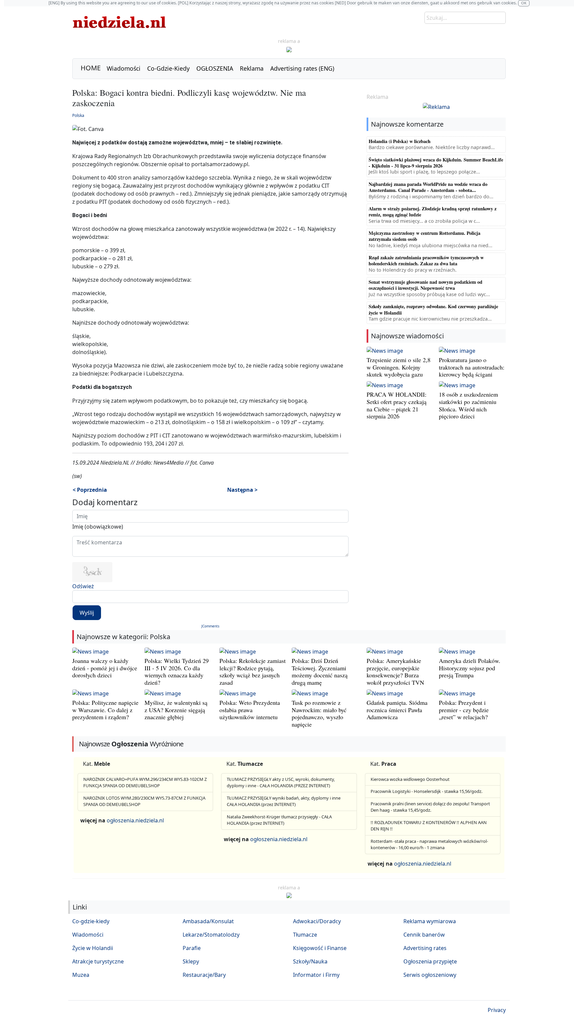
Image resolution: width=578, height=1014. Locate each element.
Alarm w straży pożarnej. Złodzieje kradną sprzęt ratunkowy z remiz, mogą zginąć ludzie (432, 211)
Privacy (497, 1010)
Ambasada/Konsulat (208, 921)
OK (523, 2)
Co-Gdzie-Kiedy (168, 68)
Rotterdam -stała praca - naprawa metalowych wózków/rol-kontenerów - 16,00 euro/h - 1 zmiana (429, 844)
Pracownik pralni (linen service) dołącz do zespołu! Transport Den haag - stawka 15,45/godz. (430, 807)
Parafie (192, 948)
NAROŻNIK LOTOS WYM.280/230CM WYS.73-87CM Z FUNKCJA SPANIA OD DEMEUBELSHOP (144, 801)
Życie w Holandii (92, 948)
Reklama (252, 68)
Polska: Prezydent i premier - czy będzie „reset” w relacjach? (464, 709)
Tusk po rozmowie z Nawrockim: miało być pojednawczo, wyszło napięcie (319, 713)
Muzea (80, 974)
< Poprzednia (90, 489)
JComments (210, 626)
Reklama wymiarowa (429, 921)
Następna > (242, 489)
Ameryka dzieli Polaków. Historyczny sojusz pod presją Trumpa (469, 668)
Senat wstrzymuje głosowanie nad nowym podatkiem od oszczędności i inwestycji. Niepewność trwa (425, 284)
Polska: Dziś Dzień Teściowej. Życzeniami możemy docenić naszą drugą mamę (320, 671)
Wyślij (87, 612)
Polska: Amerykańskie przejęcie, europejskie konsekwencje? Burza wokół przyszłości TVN (395, 671)
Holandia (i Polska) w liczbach (399, 141)
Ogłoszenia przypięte (430, 961)
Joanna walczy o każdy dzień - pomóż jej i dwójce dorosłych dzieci (104, 668)
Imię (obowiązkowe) (97, 526)
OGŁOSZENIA (214, 68)
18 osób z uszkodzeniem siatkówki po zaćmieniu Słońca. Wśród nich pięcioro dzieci (468, 405)
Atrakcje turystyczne (98, 961)
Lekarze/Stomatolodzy (211, 934)
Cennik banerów (424, 934)
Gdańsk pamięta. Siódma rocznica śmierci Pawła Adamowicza (397, 709)
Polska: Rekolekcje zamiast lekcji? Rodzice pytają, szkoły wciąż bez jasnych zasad (252, 671)
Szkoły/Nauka (310, 961)
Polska (78, 115)
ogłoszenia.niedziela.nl (135, 820)
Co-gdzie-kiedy (90, 921)
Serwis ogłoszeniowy (429, 974)
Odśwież (83, 586)
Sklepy (191, 961)
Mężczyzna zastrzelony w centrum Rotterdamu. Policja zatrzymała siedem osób (424, 236)
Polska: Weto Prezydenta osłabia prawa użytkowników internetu (249, 709)
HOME (91, 67)
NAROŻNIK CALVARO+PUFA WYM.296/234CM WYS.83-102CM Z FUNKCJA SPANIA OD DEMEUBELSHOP (145, 782)
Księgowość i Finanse (320, 948)
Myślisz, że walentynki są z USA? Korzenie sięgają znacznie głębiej (175, 709)
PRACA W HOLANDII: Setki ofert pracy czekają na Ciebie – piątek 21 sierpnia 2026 (396, 405)
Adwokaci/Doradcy (317, 921)
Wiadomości (123, 68)
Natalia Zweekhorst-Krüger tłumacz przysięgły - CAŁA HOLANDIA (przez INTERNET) (279, 820)
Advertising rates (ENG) (302, 68)
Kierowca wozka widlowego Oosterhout (410, 779)
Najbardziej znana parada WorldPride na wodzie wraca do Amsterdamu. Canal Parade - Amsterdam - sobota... (428, 187)
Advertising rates (425, 948)
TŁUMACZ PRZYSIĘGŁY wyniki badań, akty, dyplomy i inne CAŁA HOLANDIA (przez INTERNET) (284, 801)
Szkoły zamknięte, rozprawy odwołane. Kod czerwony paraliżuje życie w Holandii (433, 309)
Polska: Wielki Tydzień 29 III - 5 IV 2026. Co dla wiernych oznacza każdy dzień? (176, 671)
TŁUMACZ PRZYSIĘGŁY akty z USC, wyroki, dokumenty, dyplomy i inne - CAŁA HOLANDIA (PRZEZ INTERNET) (281, 782)
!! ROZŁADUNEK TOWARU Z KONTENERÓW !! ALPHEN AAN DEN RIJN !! (429, 825)
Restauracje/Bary (204, 974)
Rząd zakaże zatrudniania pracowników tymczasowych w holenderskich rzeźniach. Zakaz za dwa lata (426, 260)
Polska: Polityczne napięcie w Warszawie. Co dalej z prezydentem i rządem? (105, 709)
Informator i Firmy (316, 974)
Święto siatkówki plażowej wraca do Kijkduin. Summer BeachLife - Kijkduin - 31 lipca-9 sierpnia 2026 (436, 162)
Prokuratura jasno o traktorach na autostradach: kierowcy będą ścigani (471, 367)
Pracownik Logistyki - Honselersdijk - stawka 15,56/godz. (426, 791)
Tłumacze (305, 934)
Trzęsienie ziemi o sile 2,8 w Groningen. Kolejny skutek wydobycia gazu (398, 367)
